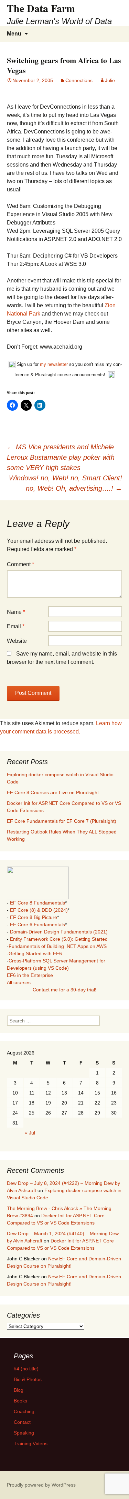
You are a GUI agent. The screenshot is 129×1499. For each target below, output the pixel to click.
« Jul (30, 1133)
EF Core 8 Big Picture (33, 917)
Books (20, 1400)
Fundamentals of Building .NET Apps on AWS (58, 946)
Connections (79, 80)
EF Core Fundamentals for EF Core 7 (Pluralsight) (61, 821)
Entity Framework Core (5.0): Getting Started (59, 939)
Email (15, 626)
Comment (20, 564)
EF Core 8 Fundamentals (37, 903)
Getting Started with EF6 (35, 953)
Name (16, 612)
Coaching (24, 1411)
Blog (18, 1390)
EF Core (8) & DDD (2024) (39, 910)
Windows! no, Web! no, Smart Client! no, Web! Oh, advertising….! (65, 483)
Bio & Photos (28, 1379)
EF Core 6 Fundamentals (37, 924)
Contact (22, 1422)
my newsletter (54, 364)
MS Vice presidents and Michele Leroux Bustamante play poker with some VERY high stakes (61, 457)
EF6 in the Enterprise (30, 975)
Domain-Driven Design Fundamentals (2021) (59, 932)
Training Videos (30, 1443)
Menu (14, 34)
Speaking (24, 1433)
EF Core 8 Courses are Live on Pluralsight (53, 792)
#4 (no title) (26, 1368)
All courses (19, 982)
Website (17, 641)
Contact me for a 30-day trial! (64, 989)
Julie (110, 80)
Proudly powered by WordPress (41, 1485)
